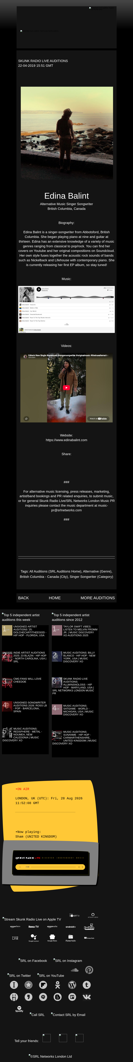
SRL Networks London (83, 501)
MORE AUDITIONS (98, 598)
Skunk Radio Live (52, 501)
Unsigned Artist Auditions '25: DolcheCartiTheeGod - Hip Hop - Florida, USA (29, 631)
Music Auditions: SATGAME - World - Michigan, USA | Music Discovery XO (78, 710)
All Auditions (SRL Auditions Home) (55, 571)
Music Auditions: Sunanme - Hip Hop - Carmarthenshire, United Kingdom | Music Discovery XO (74, 737)
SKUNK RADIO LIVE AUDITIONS (43, 61)
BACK (23, 598)
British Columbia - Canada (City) (44, 577)
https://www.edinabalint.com (66, 440)
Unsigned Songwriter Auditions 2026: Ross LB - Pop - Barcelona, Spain (30, 707)
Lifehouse (62, 260)
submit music (103, 496)
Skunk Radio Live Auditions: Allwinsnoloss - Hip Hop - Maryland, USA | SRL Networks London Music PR (73, 686)
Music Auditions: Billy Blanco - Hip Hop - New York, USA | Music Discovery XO (79, 657)
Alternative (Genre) (97, 571)
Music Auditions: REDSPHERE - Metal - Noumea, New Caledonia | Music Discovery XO (22, 734)
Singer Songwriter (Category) (91, 577)
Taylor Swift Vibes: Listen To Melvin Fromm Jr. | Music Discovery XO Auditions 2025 (80, 631)
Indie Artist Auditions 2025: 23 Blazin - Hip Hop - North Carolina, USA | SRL (29, 657)
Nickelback (39, 260)
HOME (55, 598)
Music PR (107, 501)
